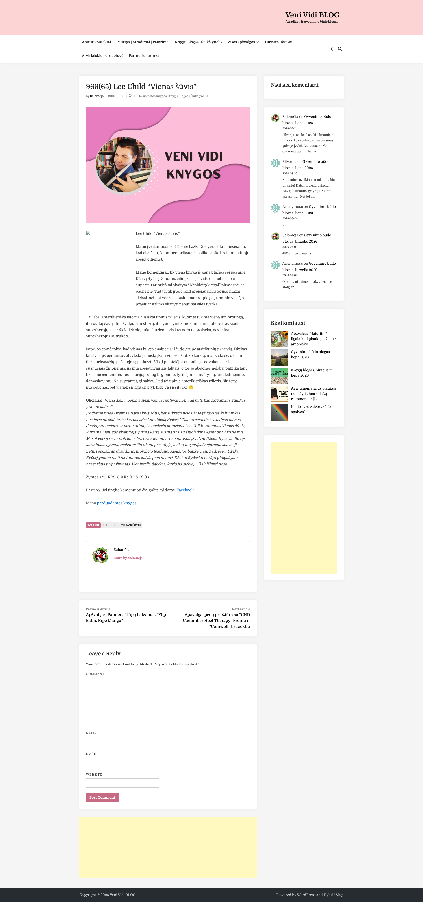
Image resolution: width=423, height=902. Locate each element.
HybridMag (333, 895)
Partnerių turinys (144, 56)
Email (91, 754)
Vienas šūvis (131, 525)
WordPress (306, 895)
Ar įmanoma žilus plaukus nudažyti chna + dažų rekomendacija (313, 393)
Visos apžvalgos (241, 42)
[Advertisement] (168, 847)
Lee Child (110, 525)
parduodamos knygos (117, 503)
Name (91, 733)
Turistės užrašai (278, 42)
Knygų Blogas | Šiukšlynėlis (198, 42)
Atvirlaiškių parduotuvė (102, 56)
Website (94, 774)
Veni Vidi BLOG (312, 15)
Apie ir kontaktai (96, 42)
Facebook (185, 490)
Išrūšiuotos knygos (153, 96)
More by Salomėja (128, 558)
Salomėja (97, 96)
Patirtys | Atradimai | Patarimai (143, 42)
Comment (97, 674)
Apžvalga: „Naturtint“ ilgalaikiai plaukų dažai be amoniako (313, 339)
